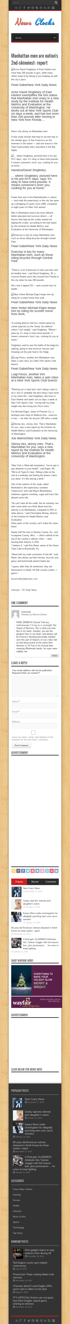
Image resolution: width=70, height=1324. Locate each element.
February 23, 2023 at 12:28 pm (34, 614)
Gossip (16, 1200)
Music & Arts (19, 1216)
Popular (19, 881)
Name (15, 701)
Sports (16, 1222)
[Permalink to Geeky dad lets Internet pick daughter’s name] (16, 908)
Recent (34, 881)
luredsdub (26, 612)
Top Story (17, 1233)
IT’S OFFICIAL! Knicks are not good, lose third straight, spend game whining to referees (33, 1300)
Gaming (17, 1194)
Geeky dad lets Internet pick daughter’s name (38, 1113)
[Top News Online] (35, 25)
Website (16, 721)
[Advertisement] (36, 808)
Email (15, 711)
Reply (54, 656)
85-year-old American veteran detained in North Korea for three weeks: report (31, 1145)
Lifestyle (17, 1211)
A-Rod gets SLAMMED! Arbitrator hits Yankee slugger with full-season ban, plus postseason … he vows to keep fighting (34, 1163)
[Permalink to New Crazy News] (16, 896)
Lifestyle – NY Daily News (24, 590)
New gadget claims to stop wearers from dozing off (39, 1252)
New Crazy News (31, 888)
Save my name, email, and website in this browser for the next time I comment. (32, 738)
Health (16, 1205)
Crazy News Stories (22, 1189)
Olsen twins (43, 406)
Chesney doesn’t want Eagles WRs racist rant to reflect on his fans (32, 1287)
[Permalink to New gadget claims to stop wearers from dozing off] (18, 1258)
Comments (51, 881)
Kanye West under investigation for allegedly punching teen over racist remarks (40, 916)
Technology (18, 1227)
